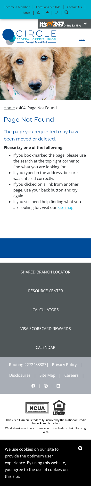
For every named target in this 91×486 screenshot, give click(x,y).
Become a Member (17, 7)
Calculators (46, 309)
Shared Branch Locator (45, 272)
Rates (26, 13)
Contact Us (74, 7)
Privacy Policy (64, 364)
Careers (71, 375)
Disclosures (20, 375)
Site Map (47, 375)
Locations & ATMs (48, 7)
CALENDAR (45, 347)
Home (9, 107)
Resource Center (45, 291)
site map (66, 207)
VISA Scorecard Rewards (45, 328)
